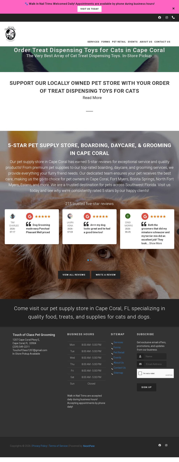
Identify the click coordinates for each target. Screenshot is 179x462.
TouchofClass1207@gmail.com (30, 350)
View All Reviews (74, 274)
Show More (155, 243)
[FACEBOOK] (159, 18)
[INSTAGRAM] (166, 18)
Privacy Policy (39, 446)
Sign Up (146, 387)
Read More (92, 98)
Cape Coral (99, 179)
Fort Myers (119, 179)
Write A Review (106, 274)
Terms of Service (58, 446)
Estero (25, 185)
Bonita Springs (142, 179)
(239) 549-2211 (21, 346)
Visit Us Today (89, 9)
